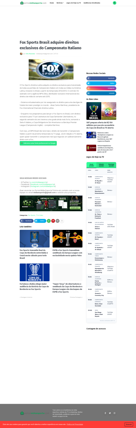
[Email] (57, 221)
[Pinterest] (53, 221)
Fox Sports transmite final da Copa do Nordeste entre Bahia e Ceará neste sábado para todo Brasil (34, 254)
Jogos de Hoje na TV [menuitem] (74, 3)
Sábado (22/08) (101, 165)
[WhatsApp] (49, 221)
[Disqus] (51, 323)
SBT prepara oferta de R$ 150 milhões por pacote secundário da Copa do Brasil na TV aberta (100, 125)
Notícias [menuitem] (60, 3)
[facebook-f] (105, 413)
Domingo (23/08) (111, 165)
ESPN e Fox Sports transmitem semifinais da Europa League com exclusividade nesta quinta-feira (67, 253)
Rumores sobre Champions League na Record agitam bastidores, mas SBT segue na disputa (105, 137)
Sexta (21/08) (91, 165)
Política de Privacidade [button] (75, 424)
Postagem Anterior (26, 297)
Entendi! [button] (129, 424)
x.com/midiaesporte (38, 182)
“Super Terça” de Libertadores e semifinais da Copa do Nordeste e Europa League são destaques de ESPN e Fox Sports (67, 288)
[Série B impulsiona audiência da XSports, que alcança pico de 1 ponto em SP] (91, 148)
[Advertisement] (51, 24)
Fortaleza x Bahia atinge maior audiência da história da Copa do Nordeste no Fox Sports (34, 286)
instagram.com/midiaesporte (43, 186)
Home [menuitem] (52, 3)
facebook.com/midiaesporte (42, 184)
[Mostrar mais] (62, 221)
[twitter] (110, 413)
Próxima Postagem (75, 297)
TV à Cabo (39, 215)
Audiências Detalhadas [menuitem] (92, 3)
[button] (114, 3)
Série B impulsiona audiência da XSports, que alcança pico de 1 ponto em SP (105, 149)
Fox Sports (31, 215)
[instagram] (114, 413)
